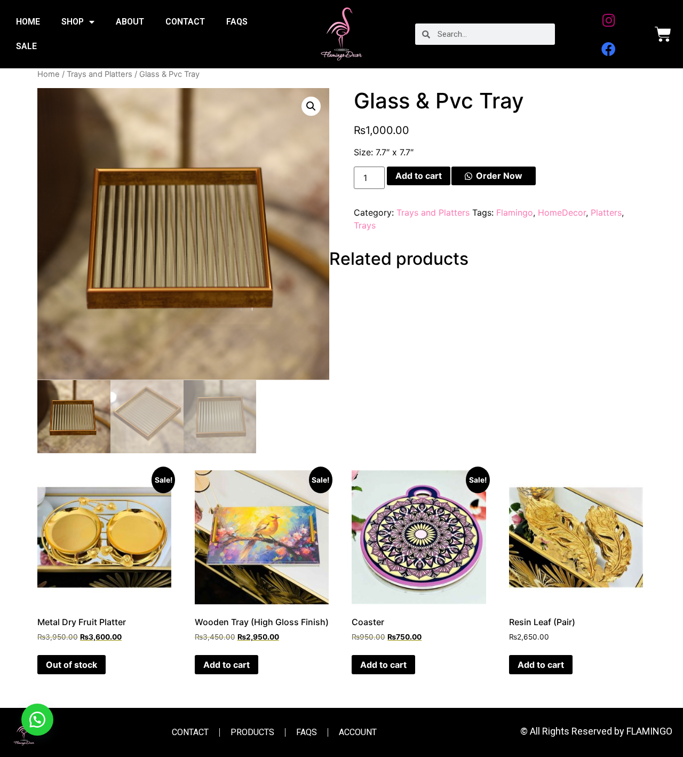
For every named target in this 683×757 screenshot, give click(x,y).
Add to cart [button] (226, 664)
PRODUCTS (252, 732)
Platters (606, 212)
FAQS (237, 22)
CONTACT (185, 22)
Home (48, 74)
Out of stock (71, 664)
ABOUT (130, 22)
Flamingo (514, 212)
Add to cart (418, 175)
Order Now (499, 175)
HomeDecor (562, 212)
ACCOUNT (358, 732)
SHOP (72, 22)
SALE (26, 46)
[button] (311, 106)
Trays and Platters (99, 74)
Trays (365, 225)
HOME (28, 22)
